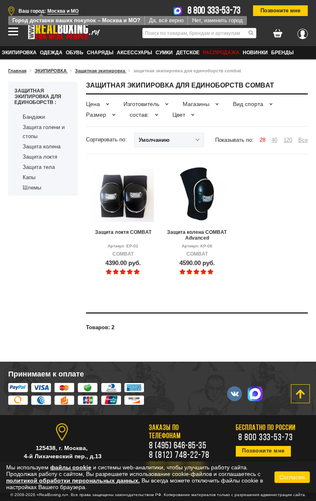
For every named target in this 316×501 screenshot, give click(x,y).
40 (274, 140)
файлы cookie (70, 467)
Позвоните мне (280, 10)
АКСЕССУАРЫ (134, 52)
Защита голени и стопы (44, 131)
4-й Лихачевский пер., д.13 (63, 456)
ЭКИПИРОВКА (19, 52)
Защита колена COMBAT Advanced (197, 235)
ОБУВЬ (75, 52)
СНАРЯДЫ (100, 52)
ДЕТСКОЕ (188, 52)
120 (287, 140)
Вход (302, 32)
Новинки (255, 52)
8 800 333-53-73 (214, 11)
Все (303, 140)
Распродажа (221, 52)
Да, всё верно (166, 20)
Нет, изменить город (217, 20)
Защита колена (41, 146)
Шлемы (32, 188)
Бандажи (34, 117)
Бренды (282, 52)
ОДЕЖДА (51, 52)
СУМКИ (164, 52)
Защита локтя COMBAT (123, 232)
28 (262, 140)
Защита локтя (40, 157)
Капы (29, 177)
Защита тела (39, 167)
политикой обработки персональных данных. (73, 480)
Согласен (292, 477)
